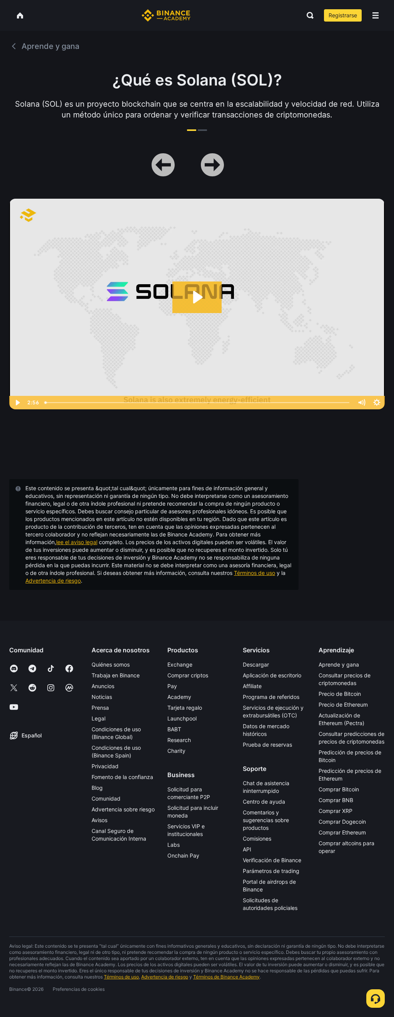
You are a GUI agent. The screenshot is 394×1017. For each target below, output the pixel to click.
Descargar (256, 664)
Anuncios (103, 686)
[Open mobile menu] (375, 15)
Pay (172, 686)
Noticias (102, 697)
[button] (375, 15)
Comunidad (106, 798)
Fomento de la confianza (122, 777)
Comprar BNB (336, 800)
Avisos (99, 820)
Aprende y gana (339, 664)
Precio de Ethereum (343, 704)
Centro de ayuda (264, 801)
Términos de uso (254, 573)
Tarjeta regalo (184, 707)
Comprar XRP (335, 811)
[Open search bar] (308, 15)
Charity (176, 750)
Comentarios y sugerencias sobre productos (266, 820)
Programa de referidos (271, 697)
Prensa (100, 707)
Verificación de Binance (272, 860)
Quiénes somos (111, 664)
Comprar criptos (187, 675)
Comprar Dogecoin (342, 821)
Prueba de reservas (267, 744)
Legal (98, 718)
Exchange (179, 664)
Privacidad (105, 766)
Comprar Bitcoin (339, 789)
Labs (173, 844)
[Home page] (166, 15)
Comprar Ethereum (342, 832)
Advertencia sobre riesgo (123, 809)
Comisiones (257, 838)
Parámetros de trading (271, 871)
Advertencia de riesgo (53, 580)
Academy (179, 697)
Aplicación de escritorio (272, 675)
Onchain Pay (183, 855)
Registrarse (343, 15)
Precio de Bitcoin (340, 693)
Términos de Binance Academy (226, 977)
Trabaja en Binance (116, 675)
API (247, 849)
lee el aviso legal (76, 542)
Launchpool (182, 718)
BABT (174, 729)
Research (179, 740)
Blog (97, 787)
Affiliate (252, 686)
